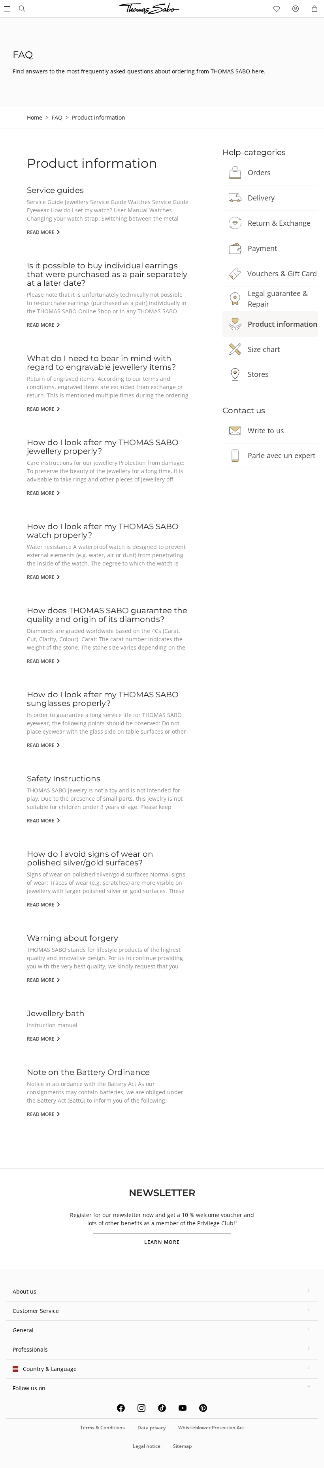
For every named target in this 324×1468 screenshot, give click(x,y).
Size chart (264, 349)
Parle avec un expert (281, 455)
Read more (41, 232)
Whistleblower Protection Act (211, 1427)
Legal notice (146, 1446)
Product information (282, 324)
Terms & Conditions (102, 1427)
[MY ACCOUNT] (295, 8)
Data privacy (152, 1427)
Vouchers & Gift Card (282, 273)
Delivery (261, 197)
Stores (258, 374)
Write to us (266, 430)
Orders (259, 172)
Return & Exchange (279, 223)
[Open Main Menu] (6, 8)
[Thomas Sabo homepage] (22, 8)
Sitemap (182, 1446)
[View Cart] (314, 8)
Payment (262, 248)
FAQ (57, 117)
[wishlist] (276, 8)
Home (34, 117)
